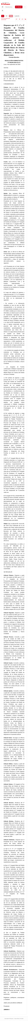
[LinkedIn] (25, 19)
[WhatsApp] (22, 19)
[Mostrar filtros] (25, 7)
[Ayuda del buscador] (2, 7)
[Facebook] (19, 19)
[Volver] (2, 16)
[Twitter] (16, 19)
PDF (6, 16)
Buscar (19, 7)
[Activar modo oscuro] (2, 10)
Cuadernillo (17, 16)
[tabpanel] (14, 518)
